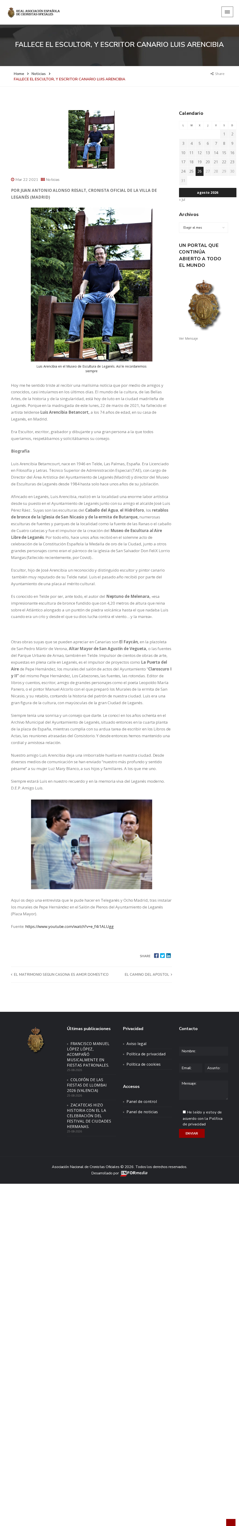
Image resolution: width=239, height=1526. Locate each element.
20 (208, 161)
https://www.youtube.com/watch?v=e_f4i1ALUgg (69, 926)
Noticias (53, 179)
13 (208, 152)
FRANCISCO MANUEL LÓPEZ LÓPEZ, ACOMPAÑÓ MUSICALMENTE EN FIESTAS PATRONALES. (88, 1054)
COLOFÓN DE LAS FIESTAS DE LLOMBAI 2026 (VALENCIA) (87, 1085)
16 (232, 152)
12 (199, 152)
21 (216, 161)
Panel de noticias (142, 1111)
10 (183, 152)
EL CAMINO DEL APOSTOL (147, 974)
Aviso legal (137, 1043)
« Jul (182, 199)
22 (224, 161)
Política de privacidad (146, 1054)
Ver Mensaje (188, 338)
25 (191, 171)
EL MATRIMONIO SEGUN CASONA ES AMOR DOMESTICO (61, 974)
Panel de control (142, 1101)
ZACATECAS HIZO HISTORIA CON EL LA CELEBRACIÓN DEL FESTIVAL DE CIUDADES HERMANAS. (89, 1115)
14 (216, 152)
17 (183, 161)
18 (191, 161)
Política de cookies (144, 1064)
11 (191, 152)
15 (224, 152)
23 (232, 161)
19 (199, 161)
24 (183, 171)
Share (220, 73)
